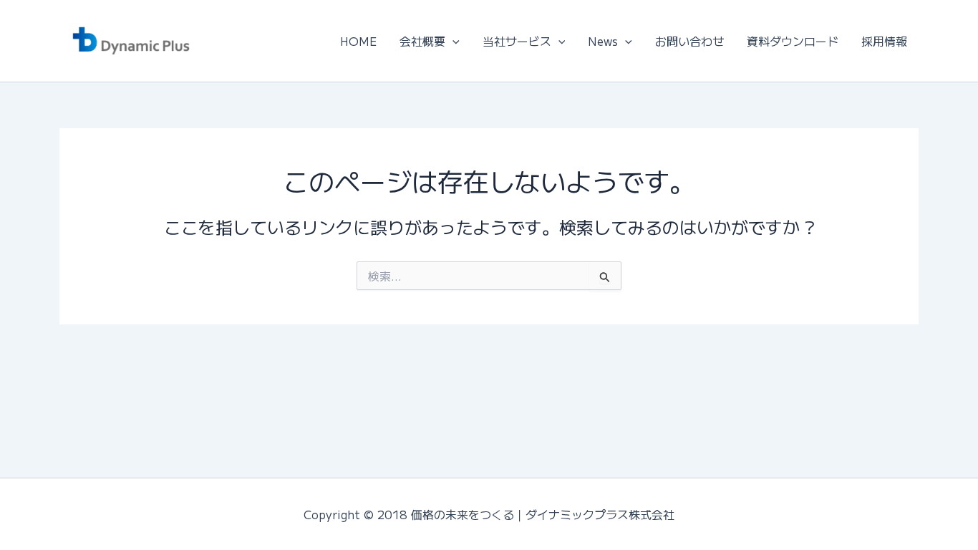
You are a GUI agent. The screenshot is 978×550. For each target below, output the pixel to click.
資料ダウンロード (792, 40)
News (603, 40)
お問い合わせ (689, 40)
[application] (452, 40)
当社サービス (517, 40)
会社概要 (422, 40)
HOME (358, 40)
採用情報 (884, 40)
